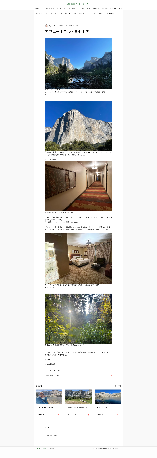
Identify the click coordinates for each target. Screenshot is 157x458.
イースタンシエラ (103, 407)
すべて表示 (118, 386)
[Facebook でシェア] (46, 370)
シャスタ (101, 13)
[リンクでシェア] (59, 370)
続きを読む (110, 13)
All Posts (39, 13)
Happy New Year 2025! (46, 407)
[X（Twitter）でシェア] (50, 370)
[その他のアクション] (111, 26)
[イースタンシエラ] (108, 397)
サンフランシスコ (79, 13)
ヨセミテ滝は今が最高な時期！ (77, 408)
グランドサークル (51, 13)
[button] (119, 13)
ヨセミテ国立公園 (65, 13)
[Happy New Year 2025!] (49, 397)
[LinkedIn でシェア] (55, 370)
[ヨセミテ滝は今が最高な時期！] (78, 397)
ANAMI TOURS (78, 4)
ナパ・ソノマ (91, 13)
